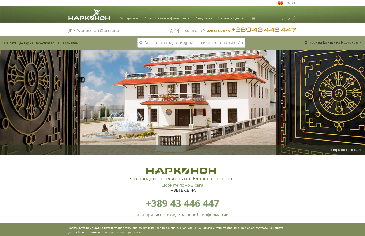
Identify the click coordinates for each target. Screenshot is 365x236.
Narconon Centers (98, 30)
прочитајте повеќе (129, 232)
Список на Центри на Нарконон (331, 42)
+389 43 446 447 (182, 203)
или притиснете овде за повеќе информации (182, 214)
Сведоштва (204, 18)
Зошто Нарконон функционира (167, 18)
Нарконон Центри (231, 18)
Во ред (108, 232)
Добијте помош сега (186, 30)
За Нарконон (129, 18)
